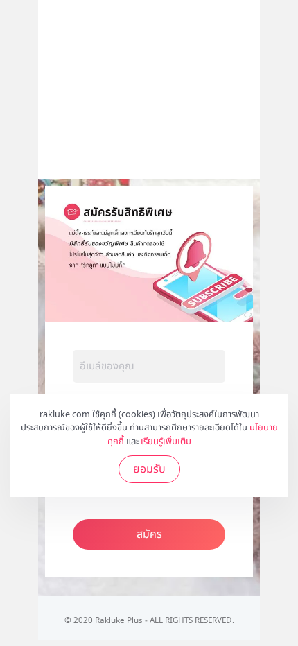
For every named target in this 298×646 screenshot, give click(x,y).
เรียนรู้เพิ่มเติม (166, 441)
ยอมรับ (149, 469)
